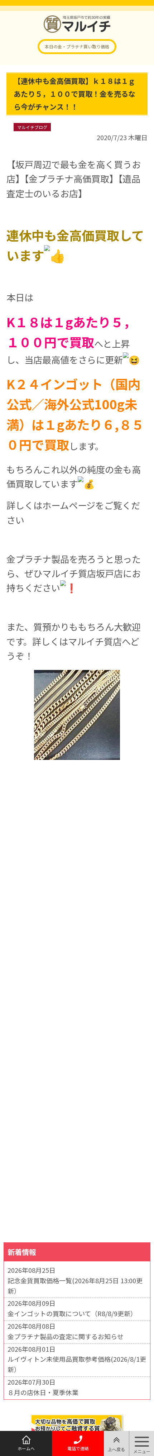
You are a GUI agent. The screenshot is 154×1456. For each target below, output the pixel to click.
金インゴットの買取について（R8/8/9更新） (72, 1313)
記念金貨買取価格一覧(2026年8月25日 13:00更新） (75, 1285)
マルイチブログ (32, 127)
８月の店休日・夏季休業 (43, 1392)
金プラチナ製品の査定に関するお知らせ (66, 1336)
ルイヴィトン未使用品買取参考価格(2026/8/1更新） (77, 1364)
